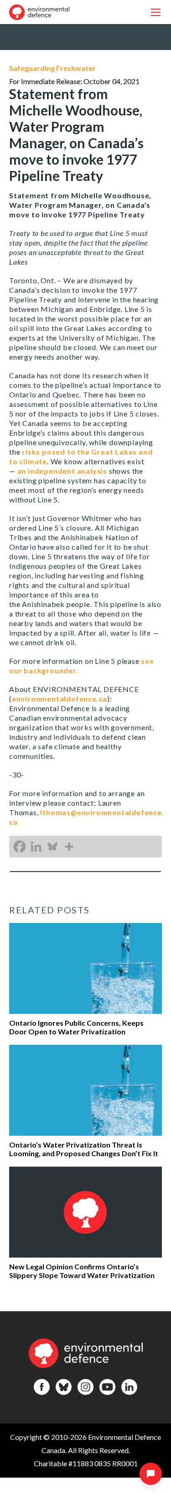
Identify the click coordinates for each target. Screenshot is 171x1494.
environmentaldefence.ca (59, 698)
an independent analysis (62, 470)
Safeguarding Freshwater (52, 68)
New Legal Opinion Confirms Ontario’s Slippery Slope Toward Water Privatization (82, 1270)
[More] (69, 846)
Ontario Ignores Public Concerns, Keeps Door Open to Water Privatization (76, 1027)
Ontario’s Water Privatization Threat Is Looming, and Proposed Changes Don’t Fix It (83, 1149)
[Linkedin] (36, 846)
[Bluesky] (52, 846)
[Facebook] (19, 846)
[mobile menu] (155, 12)
